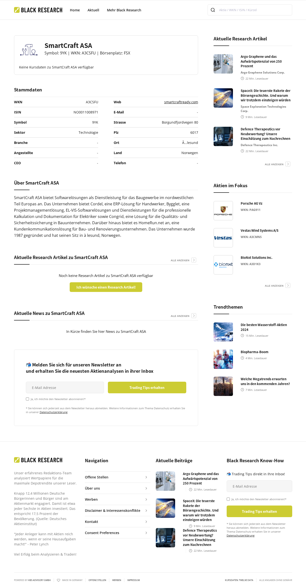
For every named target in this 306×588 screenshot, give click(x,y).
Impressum (133, 580)
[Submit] (213, 10)
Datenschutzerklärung (53, 412)
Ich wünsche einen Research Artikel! (106, 287)
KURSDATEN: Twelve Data (239, 580)
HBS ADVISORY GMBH (39, 580)
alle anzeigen (180, 260)
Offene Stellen (97, 580)
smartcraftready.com (181, 102)
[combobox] (250, 9)
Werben (116, 580)
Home (75, 10)
